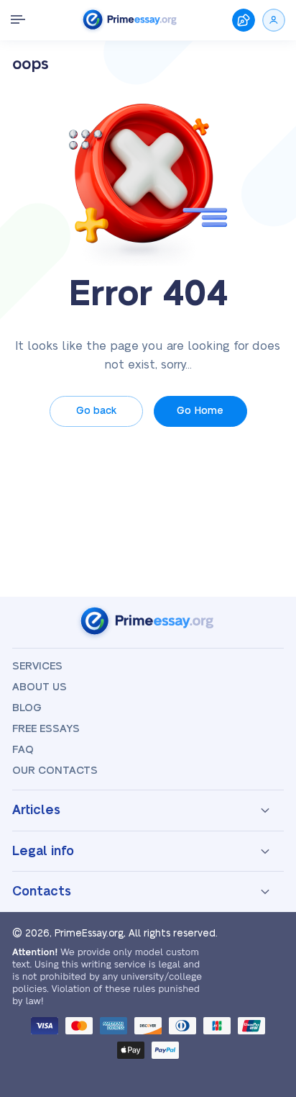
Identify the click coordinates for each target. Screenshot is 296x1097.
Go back (96, 411)
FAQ (23, 749)
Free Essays (46, 728)
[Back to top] (265, 924)
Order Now (243, 20)
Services (37, 666)
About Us (39, 687)
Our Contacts (55, 770)
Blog (27, 708)
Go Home (200, 411)
